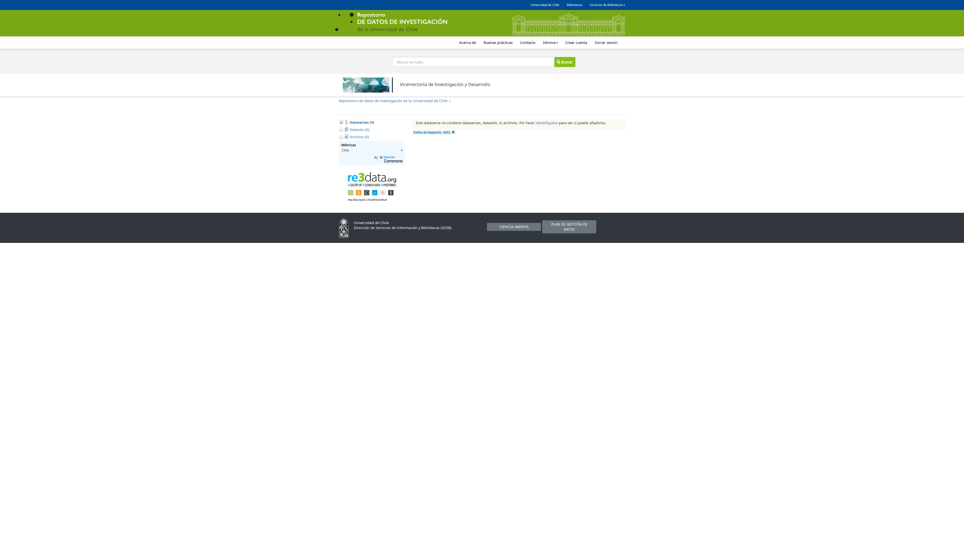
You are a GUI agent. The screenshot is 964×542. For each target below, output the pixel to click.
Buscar (566, 61)
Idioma (549, 42)
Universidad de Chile (544, 5)
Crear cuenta (576, 42)
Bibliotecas (574, 5)
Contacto (527, 42)
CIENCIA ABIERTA (514, 226)
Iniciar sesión (606, 42)
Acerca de (467, 42)
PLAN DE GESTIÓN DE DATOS (569, 227)
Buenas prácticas (498, 42)
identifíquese (546, 122)
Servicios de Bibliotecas (606, 5)
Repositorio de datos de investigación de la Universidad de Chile (393, 100)
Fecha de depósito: (431, 132)
